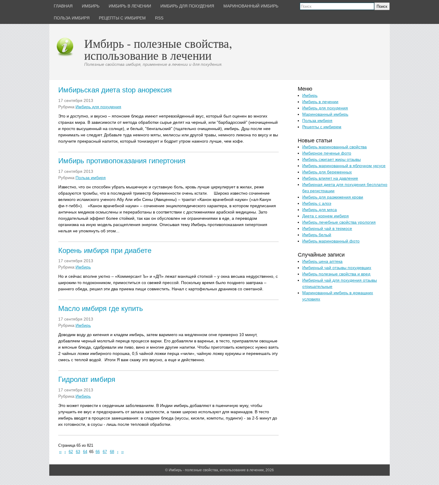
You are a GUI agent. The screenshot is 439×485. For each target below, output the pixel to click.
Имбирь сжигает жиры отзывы (331, 159)
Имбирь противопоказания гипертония (121, 161)
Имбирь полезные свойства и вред (336, 274)
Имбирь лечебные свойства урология (339, 222)
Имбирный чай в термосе (327, 228)
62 (71, 452)
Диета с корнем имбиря (325, 215)
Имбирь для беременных (327, 172)
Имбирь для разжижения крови (332, 197)
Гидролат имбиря (86, 379)
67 (105, 452)
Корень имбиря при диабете (104, 250)
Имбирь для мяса (319, 209)
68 (112, 452)
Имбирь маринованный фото (331, 241)
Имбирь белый (316, 234)
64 (85, 452)
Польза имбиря (91, 177)
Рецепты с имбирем (321, 126)
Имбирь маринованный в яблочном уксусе (344, 165)
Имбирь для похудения (98, 106)
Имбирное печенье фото (326, 153)
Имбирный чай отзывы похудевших (336, 267)
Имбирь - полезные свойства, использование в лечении (158, 49)
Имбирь (83, 267)
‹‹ (60, 452)
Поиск (382, 6)
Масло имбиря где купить (100, 308)
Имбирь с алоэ (316, 203)
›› (122, 452)
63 (78, 452)
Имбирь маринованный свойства (334, 146)
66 (98, 452)
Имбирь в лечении (320, 101)
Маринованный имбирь (325, 114)
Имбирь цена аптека (322, 261)
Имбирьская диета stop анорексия (115, 90)
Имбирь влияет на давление (330, 178)
